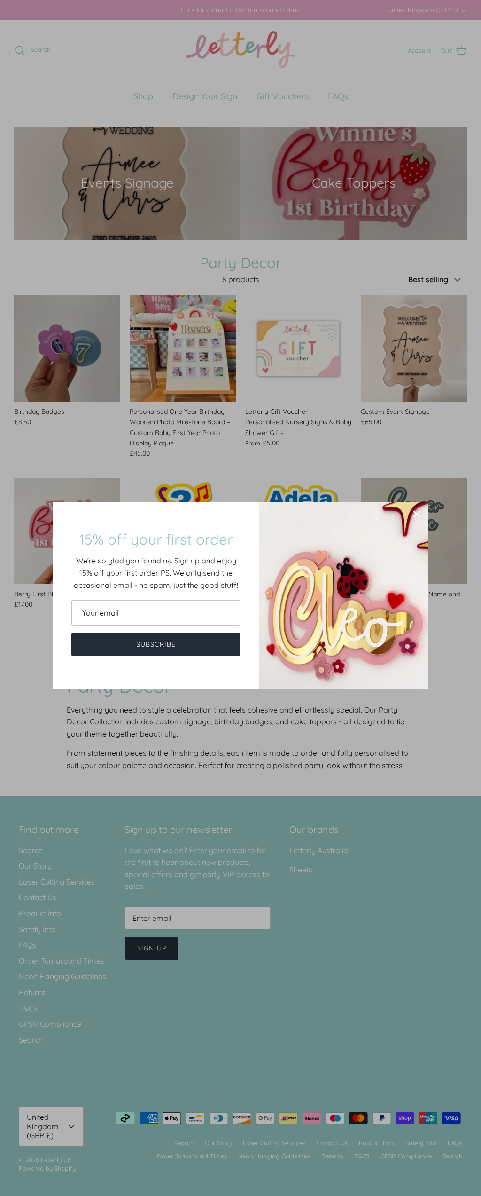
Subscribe (156, 644)
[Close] (416, 514)
